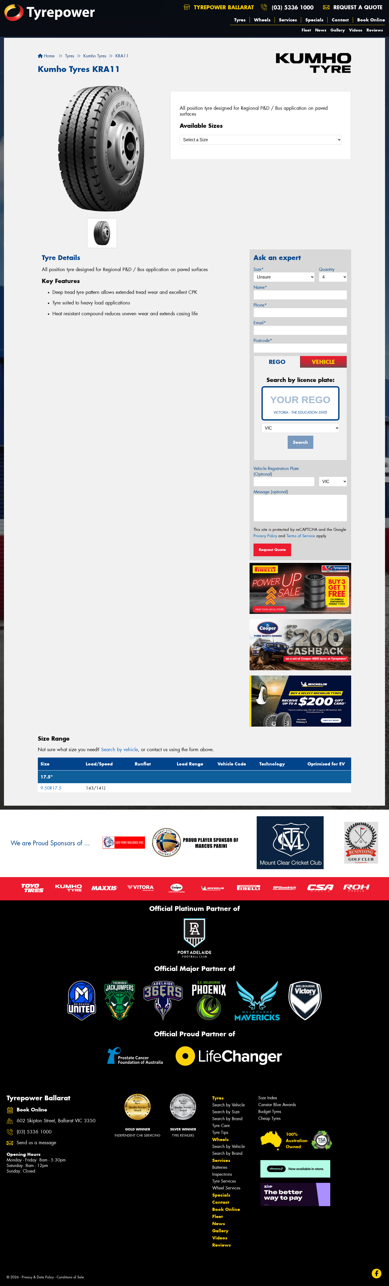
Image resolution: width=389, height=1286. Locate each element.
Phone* (260, 305)
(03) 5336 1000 (293, 7)
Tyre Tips (220, 1132)
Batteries (219, 1167)
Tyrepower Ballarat (223, 7)
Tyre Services (224, 1181)
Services (288, 20)
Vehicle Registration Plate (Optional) (276, 471)
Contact (340, 20)
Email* (260, 323)
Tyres (240, 20)
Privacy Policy (265, 536)
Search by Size (225, 1112)
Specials (314, 20)
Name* (260, 287)
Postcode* (263, 340)
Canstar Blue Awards (277, 1104)
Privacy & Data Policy (38, 1277)
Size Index (267, 1098)
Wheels (262, 20)
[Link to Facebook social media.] (377, 1274)
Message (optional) (271, 492)
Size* (259, 269)
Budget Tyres (269, 1111)
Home (49, 56)
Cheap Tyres (269, 1118)
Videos (355, 30)
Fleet (306, 30)
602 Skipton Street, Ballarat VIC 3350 (56, 1121)
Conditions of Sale (70, 1277)
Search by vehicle (119, 749)
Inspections (222, 1174)
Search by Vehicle (228, 1105)
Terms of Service (301, 536)
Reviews (375, 30)
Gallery (338, 30)
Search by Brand (227, 1118)
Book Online (371, 20)
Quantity (326, 269)
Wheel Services (226, 1188)
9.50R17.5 (50, 788)
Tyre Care (221, 1125)
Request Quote (272, 549)
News (320, 30)
